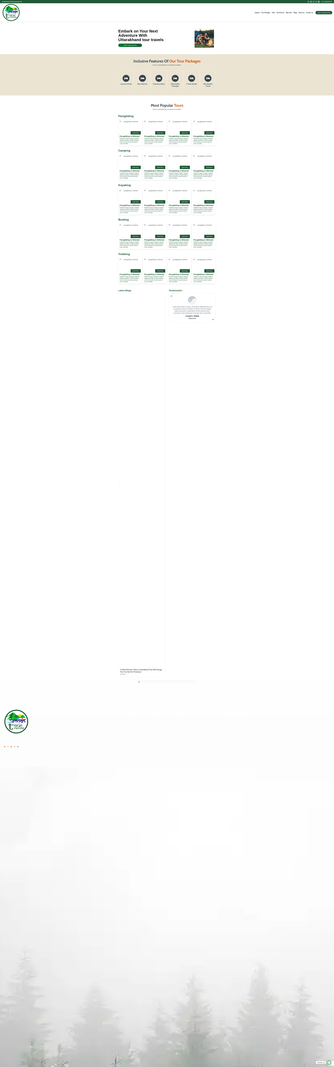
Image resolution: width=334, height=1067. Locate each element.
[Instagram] (14, 746)
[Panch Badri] (198, 721)
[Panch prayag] (198, 724)
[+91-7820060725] (326, 2)
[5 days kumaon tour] (198, 726)
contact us (309, 12)
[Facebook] (308, 2)
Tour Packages (265, 12)
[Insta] (316, 2)
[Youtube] (314, 2)
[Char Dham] (198, 717)
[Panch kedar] (198, 719)
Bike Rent (289, 12)
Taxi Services (280, 12)
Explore (257, 12)
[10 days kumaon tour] (198, 730)
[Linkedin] (18, 746)
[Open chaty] (329, 1062)
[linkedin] (319, 2)
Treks (273, 12)
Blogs (295, 12)
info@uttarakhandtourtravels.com (12, 1)
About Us (302, 12)
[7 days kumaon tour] (198, 728)
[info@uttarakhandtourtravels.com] (278, 717)
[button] (119, 484)
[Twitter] (311, 2)
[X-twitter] (8, 746)
